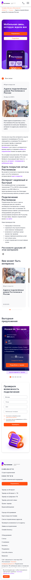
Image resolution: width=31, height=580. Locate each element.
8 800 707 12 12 (7, 476)
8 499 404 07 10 (8, 469)
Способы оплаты (7, 552)
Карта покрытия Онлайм (9, 516)
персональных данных (11, 417)
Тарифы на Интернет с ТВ (10, 493)
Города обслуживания (9, 512)
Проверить (5, 147)
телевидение (19, 161)
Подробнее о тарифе (17, 365)
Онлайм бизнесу (7, 530)
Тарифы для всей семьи (9, 500)
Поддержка (5, 549)
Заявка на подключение (9, 526)
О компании (5, 542)
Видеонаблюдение (8, 507)
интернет (11, 161)
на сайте (9, 219)
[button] (10, 309)
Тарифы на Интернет (8, 490)
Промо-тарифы (7, 504)
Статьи (4, 539)
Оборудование (7, 535)
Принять (6, 576)
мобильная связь (7, 163)
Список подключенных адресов (12, 519)
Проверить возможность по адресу (13, 523)
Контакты (5, 545)
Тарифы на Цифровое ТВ (10, 497)
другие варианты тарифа (17, 372)
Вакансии (5, 556)
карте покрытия (17, 176)
